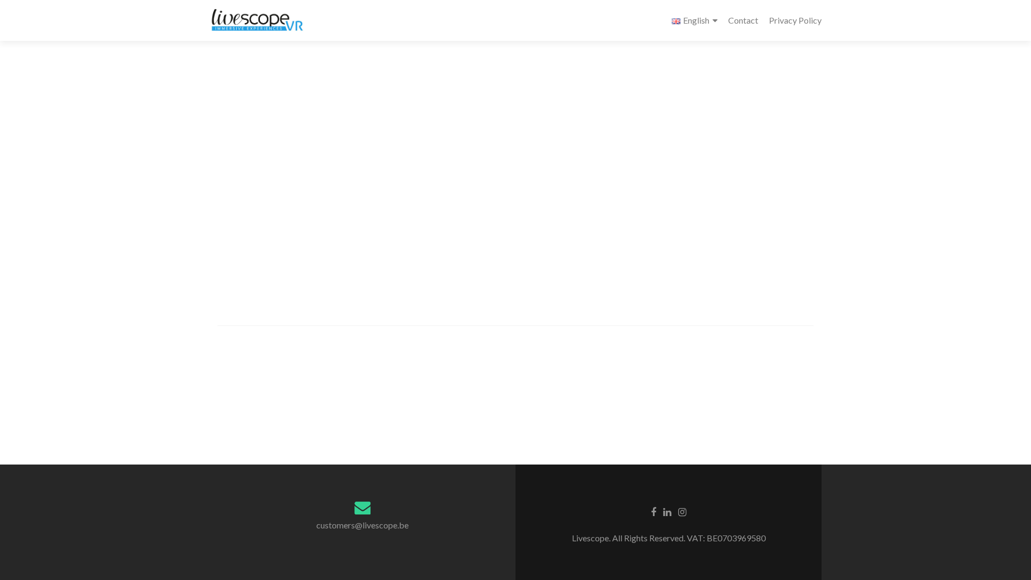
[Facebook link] (653, 511)
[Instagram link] (682, 511)
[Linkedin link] (667, 511)
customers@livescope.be (362, 525)
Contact (743, 20)
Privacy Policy (795, 20)
